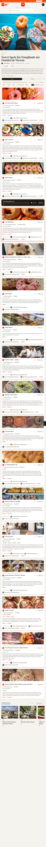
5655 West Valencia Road (9, 650)
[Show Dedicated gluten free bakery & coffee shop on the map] (23, 248)
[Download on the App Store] (34, 202)
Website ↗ (4, 115)
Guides (5, 52)
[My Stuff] (36, 4)
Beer (4, 616)
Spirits (13, 616)
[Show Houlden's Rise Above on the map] (23, 386)
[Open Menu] (43, 4)
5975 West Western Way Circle (9, 577)
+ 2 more (22, 274)
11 (3, 464)
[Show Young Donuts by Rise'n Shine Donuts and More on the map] (23, 674)
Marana (27, 84)
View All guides (39, 703)
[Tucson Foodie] (23, 4)
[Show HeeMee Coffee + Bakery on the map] (23, 351)
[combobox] (22, 10)
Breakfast (4, 542)
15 (3, 610)
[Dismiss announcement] (45, 1)
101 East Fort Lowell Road (9, 142)
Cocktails (14, 542)
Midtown (4, 84)
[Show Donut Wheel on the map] (23, 319)
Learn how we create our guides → (7, 75)
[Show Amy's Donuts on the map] (23, 129)
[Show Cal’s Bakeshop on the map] (23, 213)
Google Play (40, 202)
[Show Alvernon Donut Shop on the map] (23, 93)
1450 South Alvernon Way (9, 105)
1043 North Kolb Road (8, 686)
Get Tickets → (39, 1)
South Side (18, 433)
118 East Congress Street (8, 612)
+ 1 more (41, 120)
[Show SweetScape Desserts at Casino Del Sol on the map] (23, 638)
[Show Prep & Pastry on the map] (23, 528)
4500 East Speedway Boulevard (10, 259)
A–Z (32, 84)
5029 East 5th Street (8, 397)
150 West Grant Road (8, 296)
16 (3, 647)
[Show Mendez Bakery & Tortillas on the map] (23, 493)
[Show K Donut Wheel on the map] (23, 421)
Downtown (9, 84)
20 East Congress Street (8, 362)
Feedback (44, 423)
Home (2, 52)
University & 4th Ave (20, 84)
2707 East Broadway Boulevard (10, 224)
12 (3, 501)
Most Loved (37, 84)
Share (13, 66)
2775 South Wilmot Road (8, 433)
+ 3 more (22, 239)
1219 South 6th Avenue (8, 503)
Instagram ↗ (9, 115)
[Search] (35, 10)
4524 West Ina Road (8, 329)
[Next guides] (33, 703)
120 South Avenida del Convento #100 (11, 467)
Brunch (9, 542)
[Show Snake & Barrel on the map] (23, 602)
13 (3, 536)
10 (3, 431)
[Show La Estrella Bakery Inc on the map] (23, 456)
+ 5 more (41, 376)
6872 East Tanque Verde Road (9, 180)
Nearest (41, 84)
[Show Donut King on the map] (23, 283)
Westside (19, 577)
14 (3, 575)
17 (3, 684)
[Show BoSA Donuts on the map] (23, 167)
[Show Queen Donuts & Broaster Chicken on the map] (23, 565)
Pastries (4, 469)
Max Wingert (7, 63)
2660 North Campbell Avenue (9, 538)
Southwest (18, 650)
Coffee (18, 542)
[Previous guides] (30, 703)
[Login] (39, 4)
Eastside (13, 84)
